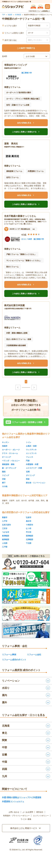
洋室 (4, 479)
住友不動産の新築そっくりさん (20, 215)
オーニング (6, 457)
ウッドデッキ (31, 449)
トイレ (28, 442)
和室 (28, 479)
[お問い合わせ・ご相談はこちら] (26, 562)
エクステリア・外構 (34, 468)
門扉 (28, 460)
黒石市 (28, 521)
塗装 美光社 (11, 143)
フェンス (29, 457)
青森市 (4, 517)
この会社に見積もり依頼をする (26, 131)
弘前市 (28, 517)
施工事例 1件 (26, 72)
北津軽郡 (29, 539)
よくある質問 (27, 812)
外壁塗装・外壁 (32, 464)
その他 (4, 486)
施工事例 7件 (39, 239)
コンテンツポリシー (41, 816)
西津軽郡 (29, 535)
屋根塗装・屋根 (8, 464)
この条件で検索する (26, 48)
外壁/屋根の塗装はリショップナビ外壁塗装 (21, 797)
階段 (4, 471)
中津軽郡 (18, 15)
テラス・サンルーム (10, 453)
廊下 (4, 482)
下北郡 (28, 543)
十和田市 (29, 524)
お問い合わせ (14, 812)
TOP (3, 15)
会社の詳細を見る (26, 122)
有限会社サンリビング (15, 64)
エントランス (31, 453)
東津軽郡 (5, 535)
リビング (5, 475)
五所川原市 (6, 524)
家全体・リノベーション (35, 482)
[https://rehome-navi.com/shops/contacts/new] (26, 630)
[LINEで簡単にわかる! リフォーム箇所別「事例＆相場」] (26, 579)
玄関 (28, 471)
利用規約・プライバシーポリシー (16, 816)
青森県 (10, 15)
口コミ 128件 (26, 239)
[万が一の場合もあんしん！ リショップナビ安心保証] (26, 613)
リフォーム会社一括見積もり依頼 (26, 422)
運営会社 (39, 812)
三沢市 (4, 528)
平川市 (28, 532)
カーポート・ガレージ (11, 449)
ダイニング (30, 475)
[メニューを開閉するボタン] (47, 6)
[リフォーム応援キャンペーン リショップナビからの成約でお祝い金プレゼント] (26, 596)
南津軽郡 (5, 539)
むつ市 (28, 528)
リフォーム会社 (34, 654)
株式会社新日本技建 (14, 305)
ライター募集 (26, 819)
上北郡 (4, 543)
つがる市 (5, 532)
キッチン (5, 442)
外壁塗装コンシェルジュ (13, 801)
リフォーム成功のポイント (14, 659)
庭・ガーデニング (9, 468)
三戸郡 (4, 547)
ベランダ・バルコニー (11, 460)
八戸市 (4, 521)
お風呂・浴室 (31, 446)
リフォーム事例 (9, 654)
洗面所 (4, 446)
